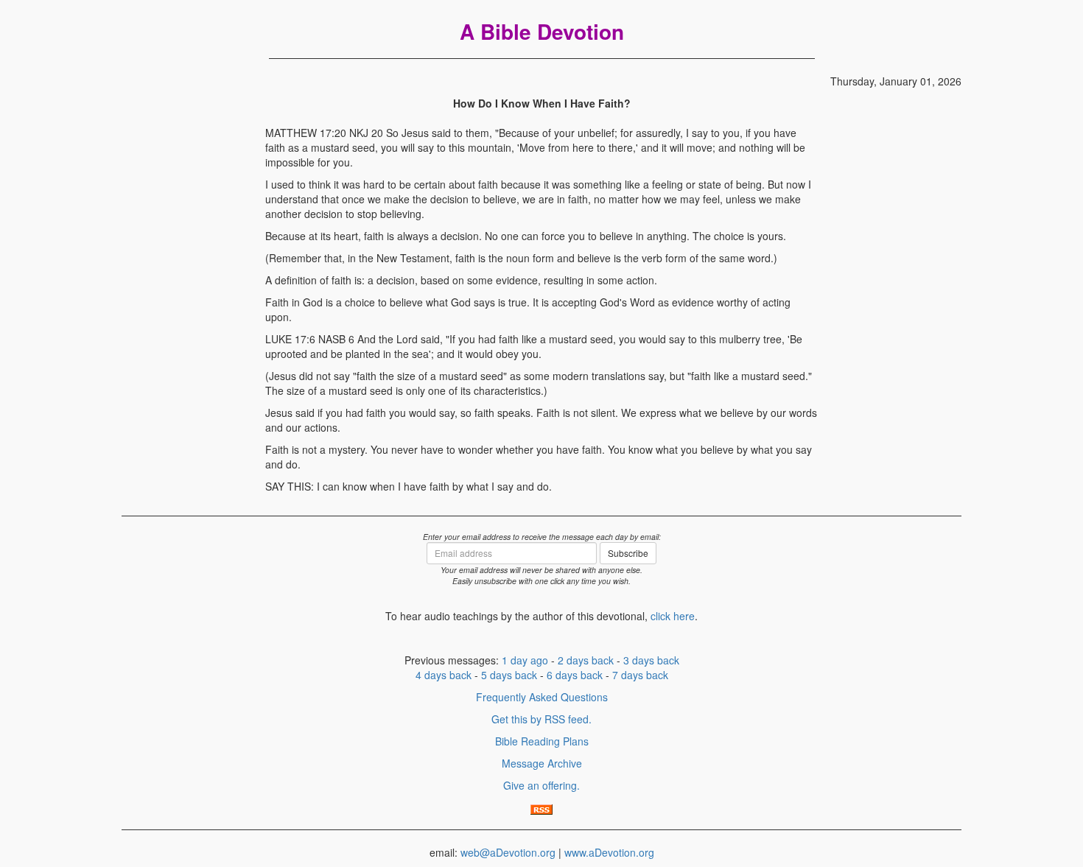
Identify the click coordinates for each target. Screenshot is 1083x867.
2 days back (586, 660)
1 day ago (525, 660)
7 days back (640, 674)
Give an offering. (541, 785)
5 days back (509, 674)
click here (673, 615)
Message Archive (542, 763)
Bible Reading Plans (542, 741)
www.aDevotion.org (609, 852)
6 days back (575, 674)
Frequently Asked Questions (542, 696)
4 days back (444, 674)
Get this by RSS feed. (541, 719)
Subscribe (628, 553)
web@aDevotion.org (507, 852)
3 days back (651, 660)
